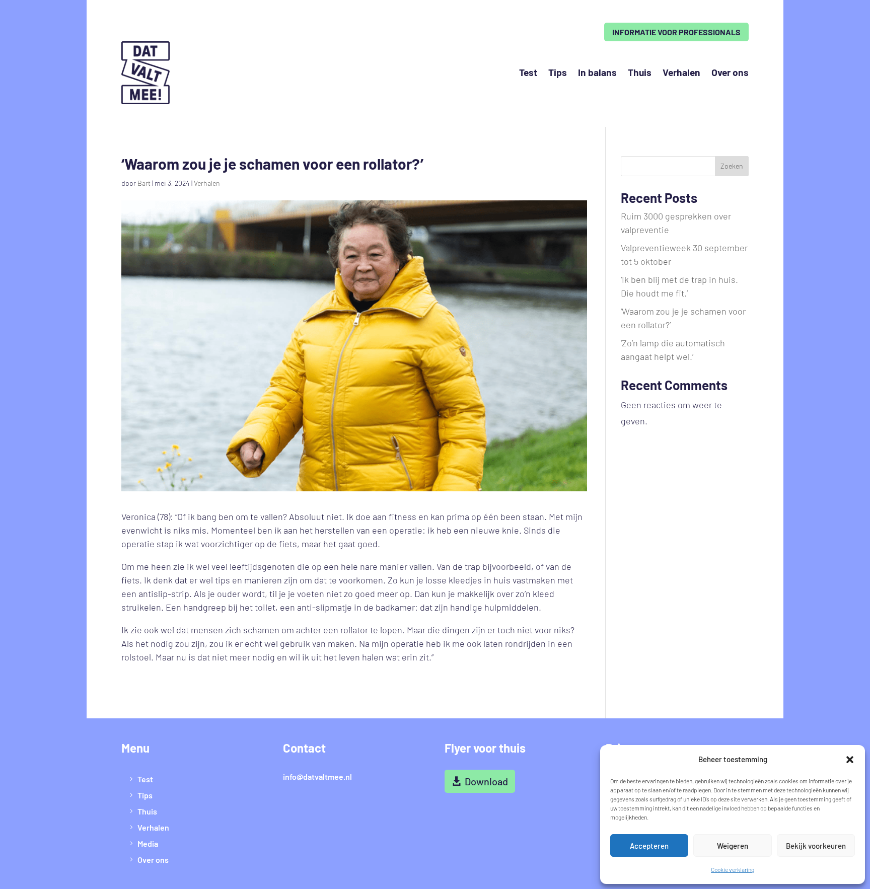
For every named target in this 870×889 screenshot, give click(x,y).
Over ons (730, 72)
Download (486, 781)
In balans (597, 72)
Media (147, 843)
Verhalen (681, 72)
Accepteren (649, 845)
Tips (557, 72)
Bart (144, 183)
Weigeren (732, 845)
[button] (850, 760)
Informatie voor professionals (676, 32)
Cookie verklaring (732, 869)
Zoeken (731, 166)
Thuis (639, 72)
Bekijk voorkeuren (816, 845)
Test (528, 72)
